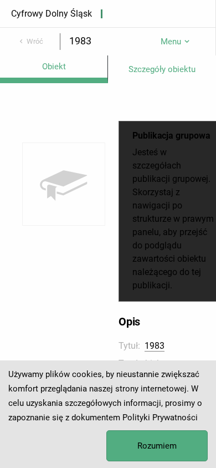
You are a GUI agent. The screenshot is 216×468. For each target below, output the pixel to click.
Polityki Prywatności (160, 418)
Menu (171, 42)
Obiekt (54, 67)
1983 (154, 345)
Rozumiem (157, 446)
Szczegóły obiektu (162, 69)
